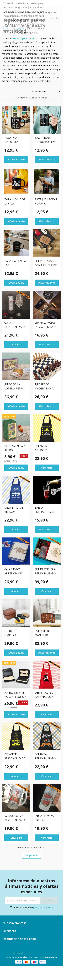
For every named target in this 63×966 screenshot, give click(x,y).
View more (16, 344)
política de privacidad (43, 907)
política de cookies (13, 28)
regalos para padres (24, 38)
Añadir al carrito (16, 159)
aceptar (55, 18)
